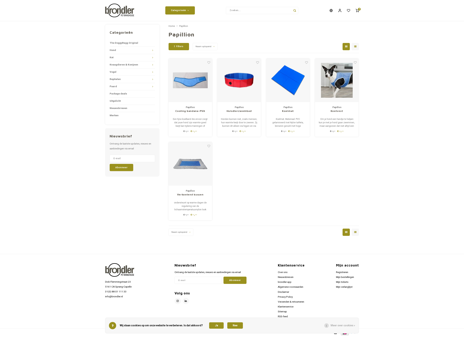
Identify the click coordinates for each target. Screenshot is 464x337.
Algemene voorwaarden (290, 287)
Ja (216, 325)
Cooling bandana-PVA (190, 110)
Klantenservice (285, 307)
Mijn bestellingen (345, 277)
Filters (179, 46)
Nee (235, 325)
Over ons (282, 272)
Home (172, 26)
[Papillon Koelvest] (337, 80)
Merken (114, 115)
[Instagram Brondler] (178, 301)
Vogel (113, 72)
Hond (113, 50)
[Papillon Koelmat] (288, 80)
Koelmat (288, 110)
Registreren (342, 272)
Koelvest (337, 110)
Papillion (183, 26)
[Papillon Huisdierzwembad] (239, 80)
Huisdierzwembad (239, 110)
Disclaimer (283, 292)
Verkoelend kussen (190, 194)
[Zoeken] (294, 10)
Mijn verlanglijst (344, 287)
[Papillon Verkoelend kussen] (190, 164)
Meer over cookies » (343, 325)
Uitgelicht (115, 101)
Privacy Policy (285, 297)
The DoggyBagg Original (124, 43)
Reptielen (115, 79)
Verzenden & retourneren (291, 302)
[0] (357, 10)
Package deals (118, 94)
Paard (113, 86)
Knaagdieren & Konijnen (124, 65)
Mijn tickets (342, 282)
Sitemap (282, 311)
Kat (111, 57)
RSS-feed (283, 316)
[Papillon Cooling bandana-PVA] (190, 80)
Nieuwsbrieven (118, 108)
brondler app (284, 282)
